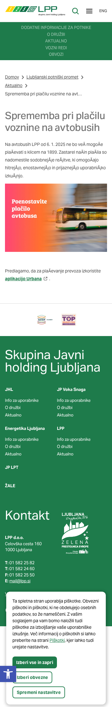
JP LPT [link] (11, 467)
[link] (35, 11)
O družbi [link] (13, 407)
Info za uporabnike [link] (22, 400)
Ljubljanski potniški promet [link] (52, 77)
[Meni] (89, 11)
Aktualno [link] (13, 85)
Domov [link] (12, 77)
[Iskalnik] (75, 11)
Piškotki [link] (57, 640)
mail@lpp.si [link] (19, 581)
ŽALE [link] (10, 485)
